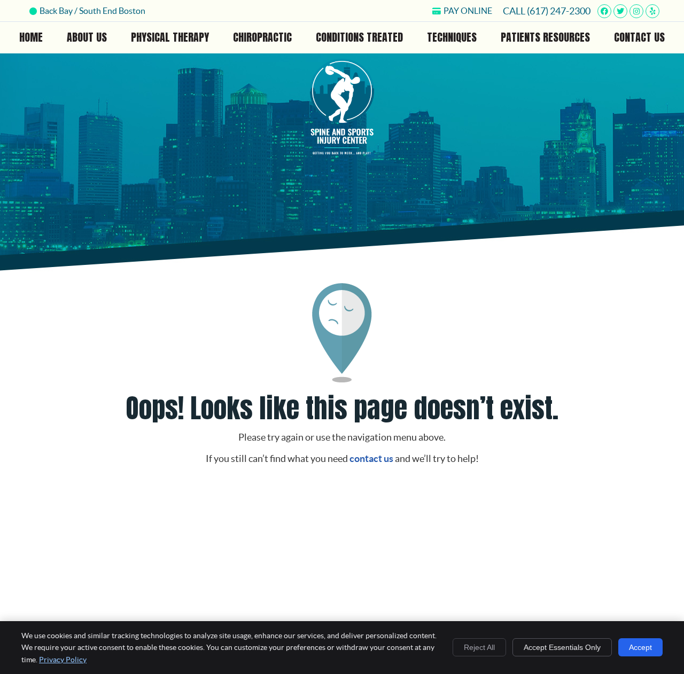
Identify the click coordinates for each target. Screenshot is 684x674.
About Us (87, 37)
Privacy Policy (63, 659)
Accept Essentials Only (562, 647)
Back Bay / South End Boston (92, 10)
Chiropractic (262, 37)
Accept (640, 647)
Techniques (452, 37)
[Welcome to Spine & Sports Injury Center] (342, 150)
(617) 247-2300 (558, 11)
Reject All (479, 647)
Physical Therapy (170, 37)
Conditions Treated (359, 37)
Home (31, 37)
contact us (371, 458)
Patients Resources (545, 37)
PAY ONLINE (468, 10)
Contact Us (639, 37)
